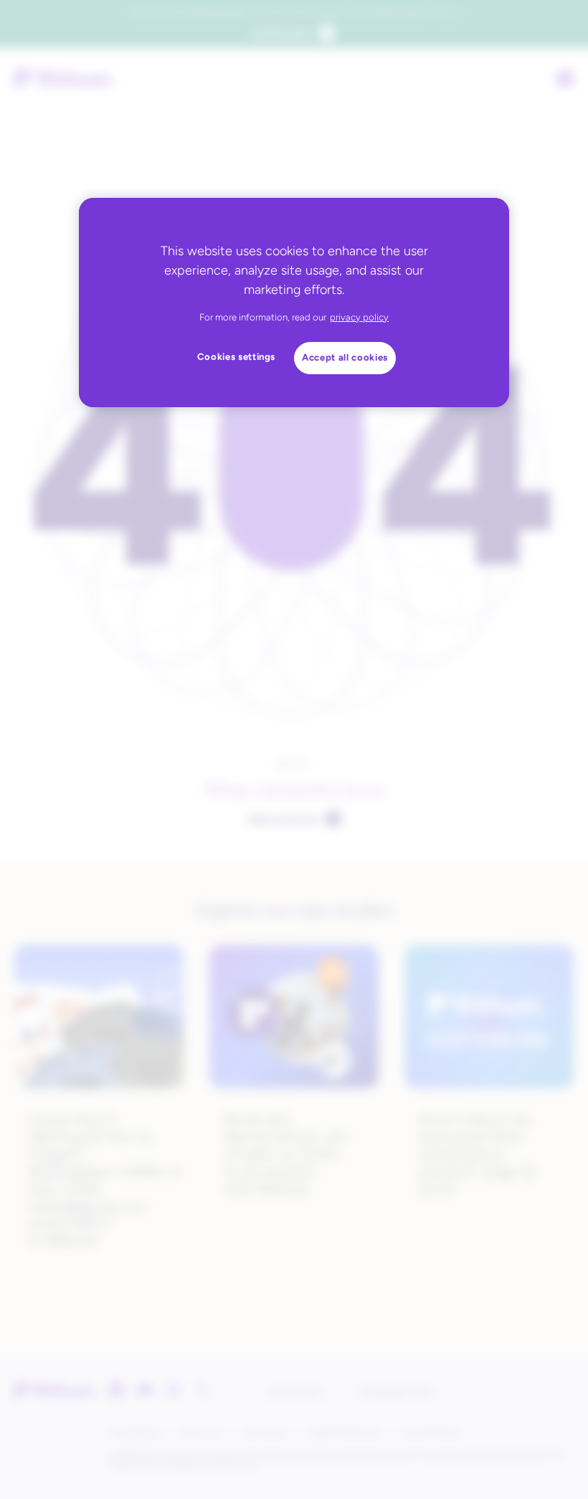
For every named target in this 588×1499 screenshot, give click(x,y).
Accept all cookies (345, 357)
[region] (294, 302)
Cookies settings (236, 356)
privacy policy (359, 317)
